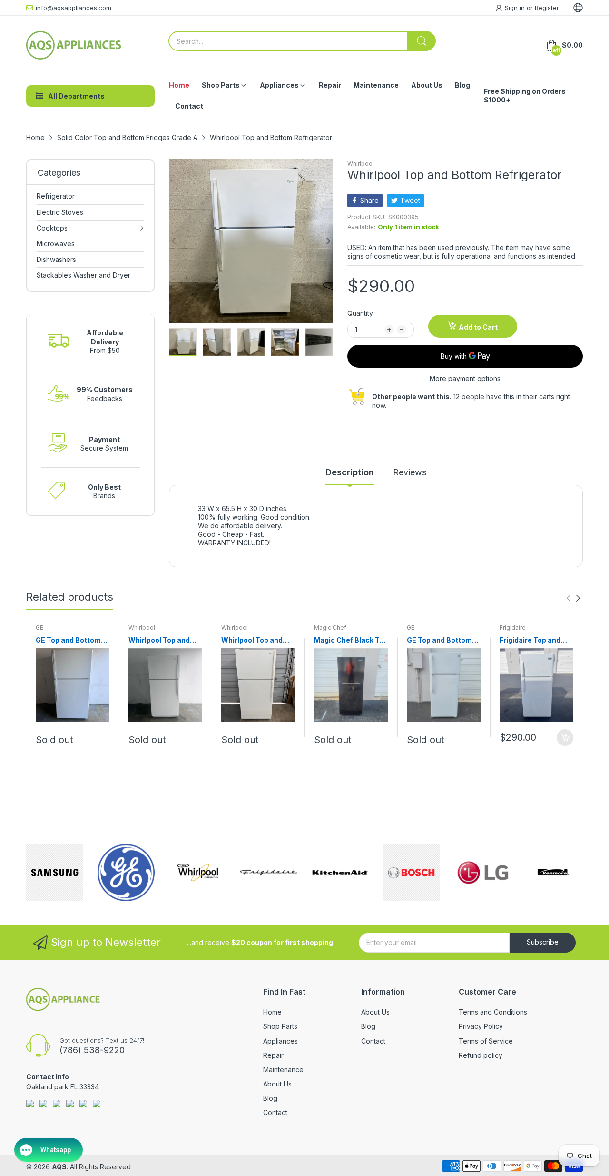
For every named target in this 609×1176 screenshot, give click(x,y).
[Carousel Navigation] (573, 598)
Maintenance (283, 1069)
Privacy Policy (481, 1026)
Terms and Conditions (493, 1012)
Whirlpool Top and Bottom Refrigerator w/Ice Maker (163, 640)
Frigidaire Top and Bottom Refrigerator (534, 640)
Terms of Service (486, 1041)
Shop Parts (280, 1026)
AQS (59, 1167)
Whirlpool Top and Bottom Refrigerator (256, 640)
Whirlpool (360, 163)
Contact (275, 1112)
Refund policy (480, 1055)
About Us (277, 1084)
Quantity (360, 313)
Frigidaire (513, 627)
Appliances (280, 1041)
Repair (273, 1055)
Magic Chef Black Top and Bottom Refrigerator (351, 640)
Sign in (516, 7)
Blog (270, 1098)
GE (39, 627)
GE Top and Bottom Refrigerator (68, 640)
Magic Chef (330, 627)
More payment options (465, 378)
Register (547, 7)
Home (272, 1012)
